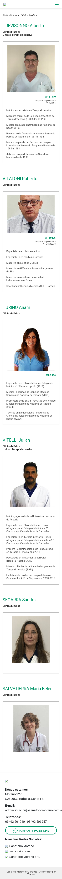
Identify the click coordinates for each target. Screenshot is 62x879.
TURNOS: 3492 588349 (33, 830)
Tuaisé (31, 874)
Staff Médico (10, 15)
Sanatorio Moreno (21, 846)
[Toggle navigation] (57, 4)
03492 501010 (15, 821)
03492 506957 (37, 821)
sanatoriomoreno (21, 851)
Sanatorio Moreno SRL (24, 857)
